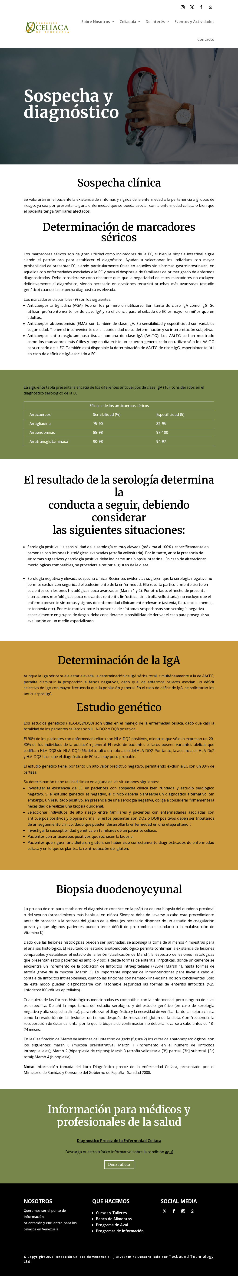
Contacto (205, 39)
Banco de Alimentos (114, 1218)
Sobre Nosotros (95, 21)
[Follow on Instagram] (182, 7)
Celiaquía (128, 21)
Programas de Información (120, 1230)
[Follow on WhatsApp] (210, 7)
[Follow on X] (192, 7)
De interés (155, 21)
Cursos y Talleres (111, 1212)
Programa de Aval (112, 1224)
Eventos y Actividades (194, 21)
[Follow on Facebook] (201, 7)
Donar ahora (164, 8)
